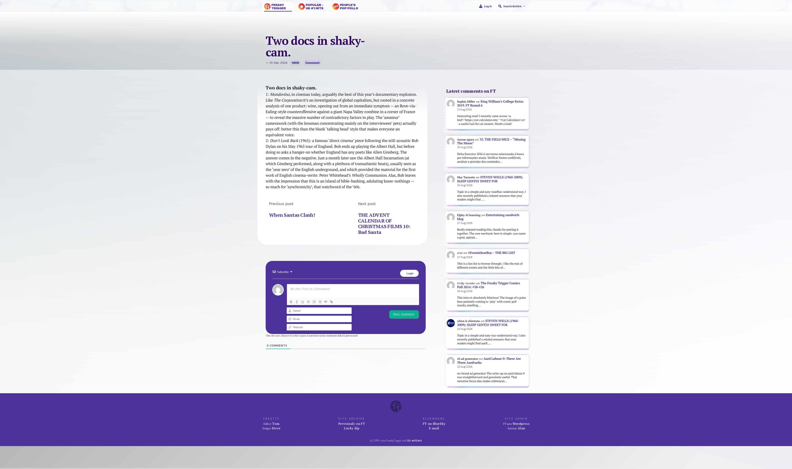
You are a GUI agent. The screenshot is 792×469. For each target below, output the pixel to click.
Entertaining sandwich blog (488, 217)
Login (410, 273)
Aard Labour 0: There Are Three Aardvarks (489, 360)
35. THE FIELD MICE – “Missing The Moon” (491, 141)
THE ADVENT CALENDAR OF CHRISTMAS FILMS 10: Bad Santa (384, 223)
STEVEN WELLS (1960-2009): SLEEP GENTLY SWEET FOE (490, 179)
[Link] (331, 301)
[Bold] (291, 301)
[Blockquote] (326, 301)
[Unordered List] (320, 301)
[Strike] (308, 301)
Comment (312, 63)
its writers (414, 440)
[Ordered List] (314, 301)
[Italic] (297, 301)
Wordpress (521, 424)
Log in (488, 6)
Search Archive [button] (512, 6)
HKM (295, 63)
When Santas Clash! (292, 215)
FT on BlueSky (434, 424)
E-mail (434, 428)
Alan (521, 428)
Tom (275, 424)
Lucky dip (351, 428)
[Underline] (302, 301)
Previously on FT (351, 424)
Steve (276, 428)
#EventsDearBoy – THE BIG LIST (491, 253)
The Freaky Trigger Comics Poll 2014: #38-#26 (488, 285)
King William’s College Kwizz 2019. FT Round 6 (490, 103)
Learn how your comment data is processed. (332, 335)
